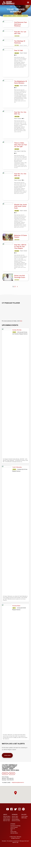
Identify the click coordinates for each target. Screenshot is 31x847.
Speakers (19, 15)
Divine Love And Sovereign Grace (19, 276)
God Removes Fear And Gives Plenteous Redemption (20, 25)
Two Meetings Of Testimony (19, 42)
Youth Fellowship (17, 467)
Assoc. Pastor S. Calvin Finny (20, 151)
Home (11, 6)
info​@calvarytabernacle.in (18, 782)
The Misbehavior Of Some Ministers (20, 82)
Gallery (24, 814)
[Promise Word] (6, 669)
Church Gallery (24, 816)
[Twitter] (15, 809)
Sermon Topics (15, 816)
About (5, 814)
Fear (20, 6)
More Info (5, 773)
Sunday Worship (16, 330)
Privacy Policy (13, 831)
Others (13, 824)
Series (10, 15)
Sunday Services (6, 817)
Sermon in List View (16, 820)
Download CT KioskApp (15, 825)
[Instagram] (19, 809)
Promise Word (16, 605)
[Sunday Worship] (6, 393)
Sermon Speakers (15, 819)
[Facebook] (11, 809)
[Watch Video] (14, 55)
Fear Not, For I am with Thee (20, 32)
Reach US (13, 828)
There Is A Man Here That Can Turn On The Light (20, 144)
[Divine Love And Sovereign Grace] (8, 277)
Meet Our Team (6, 820)
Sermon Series (15, 817)
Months (25, 15)
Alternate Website (14, 833)
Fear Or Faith (18, 50)
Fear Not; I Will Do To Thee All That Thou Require (20, 246)
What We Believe (6, 816)
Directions (12, 773)
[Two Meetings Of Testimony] (8, 42)
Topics (5, 15)
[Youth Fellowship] (6, 530)
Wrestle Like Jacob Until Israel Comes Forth (20, 206)
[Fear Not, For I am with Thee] (8, 33)
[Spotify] (23, 809)
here (21, 321)
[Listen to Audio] (16, 55)
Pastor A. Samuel (23, 45)
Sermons (15, 6)
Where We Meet (6, 819)
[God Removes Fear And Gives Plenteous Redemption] (8, 23)
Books (14, 15)
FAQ (11, 830)
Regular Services (23, 333)
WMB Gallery (24, 817)
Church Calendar (14, 827)
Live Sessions (15, 333)
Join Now (7, 755)
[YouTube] (7, 809)
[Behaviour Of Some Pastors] (8, 237)
